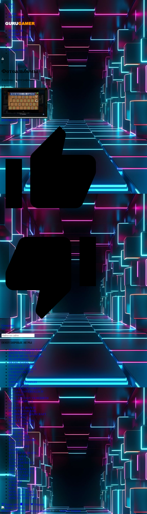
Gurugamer (7, 325)
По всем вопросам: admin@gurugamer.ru (26, 510)
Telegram (38, 504)
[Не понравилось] (50, 322)
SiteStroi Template (70, 510)
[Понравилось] (50, 219)
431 (3, 328)
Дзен (26, 504)
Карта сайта (12, 504)
